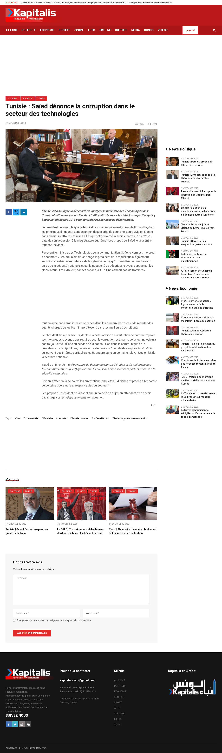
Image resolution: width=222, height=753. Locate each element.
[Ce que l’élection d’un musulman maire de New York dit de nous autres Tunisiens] (172, 207)
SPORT (118, 702)
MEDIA (118, 719)
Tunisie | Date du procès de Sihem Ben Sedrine (196, 163)
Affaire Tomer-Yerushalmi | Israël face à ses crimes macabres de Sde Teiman (196, 274)
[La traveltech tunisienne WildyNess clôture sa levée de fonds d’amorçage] (172, 409)
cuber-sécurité (32, 418)
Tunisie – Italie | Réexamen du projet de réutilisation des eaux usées (198, 347)
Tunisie (41, 98)
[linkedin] (23, 212)
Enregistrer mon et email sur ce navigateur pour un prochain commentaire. (54, 620)
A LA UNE (119, 680)
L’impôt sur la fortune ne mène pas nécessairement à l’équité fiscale (198, 364)
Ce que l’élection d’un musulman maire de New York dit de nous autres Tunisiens (198, 211)
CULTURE (119, 713)
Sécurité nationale (80, 418)
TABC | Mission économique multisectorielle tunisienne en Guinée (198, 380)
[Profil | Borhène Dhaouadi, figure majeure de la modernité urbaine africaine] (172, 300)
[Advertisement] (99, 298)
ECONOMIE (13, 98)
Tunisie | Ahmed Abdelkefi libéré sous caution (196, 332)
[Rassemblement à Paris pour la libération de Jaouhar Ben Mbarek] (172, 191)
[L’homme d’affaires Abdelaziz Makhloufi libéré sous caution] (172, 317)
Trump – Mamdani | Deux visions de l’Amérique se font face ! (197, 228)
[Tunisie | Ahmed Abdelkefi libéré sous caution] (172, 330)
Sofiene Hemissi (101, 418)
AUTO (117, 708)
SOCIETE (81, 491)
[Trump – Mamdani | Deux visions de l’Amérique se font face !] (172, 224)
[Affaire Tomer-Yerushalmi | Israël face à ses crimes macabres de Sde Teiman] (172, 270)
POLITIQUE (28, 98)
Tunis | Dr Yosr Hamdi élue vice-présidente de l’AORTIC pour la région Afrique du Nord (154, 2)
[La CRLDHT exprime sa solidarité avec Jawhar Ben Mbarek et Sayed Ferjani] (81, 503)
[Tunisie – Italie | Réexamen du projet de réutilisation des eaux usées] (172, 343)
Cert (18, 418)
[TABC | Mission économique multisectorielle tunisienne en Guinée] (172, 376)
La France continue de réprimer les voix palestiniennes (194, 258)
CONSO (118, 724)
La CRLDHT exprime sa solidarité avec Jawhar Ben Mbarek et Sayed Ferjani (80, 531)
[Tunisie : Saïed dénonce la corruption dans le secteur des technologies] (81, 166)
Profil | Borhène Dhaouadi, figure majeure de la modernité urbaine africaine (198, 304)
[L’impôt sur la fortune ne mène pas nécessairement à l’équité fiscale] (172, 360)
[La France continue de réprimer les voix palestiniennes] (172, 253)
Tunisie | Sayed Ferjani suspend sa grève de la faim (197, 242)
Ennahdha (48, 418)
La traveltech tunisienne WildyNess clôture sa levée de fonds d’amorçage (198, 413)
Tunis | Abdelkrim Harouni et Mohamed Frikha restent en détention (132, 531)
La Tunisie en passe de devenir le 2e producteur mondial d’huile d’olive (198, 397)
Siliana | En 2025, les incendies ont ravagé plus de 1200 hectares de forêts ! (74, 2)
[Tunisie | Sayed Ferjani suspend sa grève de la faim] (30, 503)
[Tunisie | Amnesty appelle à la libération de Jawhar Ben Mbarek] (172, 174)
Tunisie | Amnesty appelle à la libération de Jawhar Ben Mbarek (198, 178)
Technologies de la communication (130, 418)
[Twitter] (16, 212)
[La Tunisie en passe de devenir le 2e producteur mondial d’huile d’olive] (172, 393)
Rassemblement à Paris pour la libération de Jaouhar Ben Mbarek (198, 195)
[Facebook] (9, 212)
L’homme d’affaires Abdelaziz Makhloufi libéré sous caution (198, 319)
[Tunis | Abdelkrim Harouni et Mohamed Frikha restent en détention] (133, 503)
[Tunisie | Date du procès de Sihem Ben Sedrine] (172, 161)
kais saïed (62, 418)
